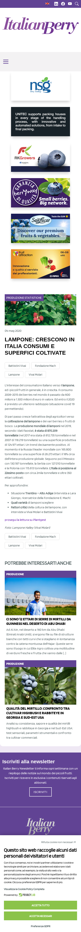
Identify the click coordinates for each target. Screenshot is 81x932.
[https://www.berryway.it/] (40, 196)
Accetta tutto (41, 905)
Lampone (14, 374)
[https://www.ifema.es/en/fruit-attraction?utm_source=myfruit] (40, 267)
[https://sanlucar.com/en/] (40, 231)
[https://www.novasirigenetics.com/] (40, 89)
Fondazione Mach (45, 366)
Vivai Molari (35, 374)
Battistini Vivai (17, 366)
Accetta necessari (40, 916)
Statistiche (33, 298)
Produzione (15, 298)
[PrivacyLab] (26, 895)
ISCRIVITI (40, 792)
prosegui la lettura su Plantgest (25, 520)
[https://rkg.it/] (40, 160)
